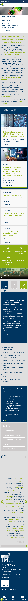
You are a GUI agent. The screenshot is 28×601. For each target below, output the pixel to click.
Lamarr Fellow (20, 482)
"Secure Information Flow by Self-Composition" (16, 520)
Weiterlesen (7, 31)
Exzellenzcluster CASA (12, 430)
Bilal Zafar (10, 496)
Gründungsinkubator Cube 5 (13, 439)
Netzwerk (4, 79)
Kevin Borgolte (9, 499)
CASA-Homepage (6, 96)
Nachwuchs (16, 77)
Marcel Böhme (20, 487)
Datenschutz (12, 589)
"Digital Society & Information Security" (13, 53)
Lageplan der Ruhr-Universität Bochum (12, 574)
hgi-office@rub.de (6, 571)
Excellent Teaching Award (17, 537)
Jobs (6, 444)
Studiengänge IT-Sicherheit (12, 435)
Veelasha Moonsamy (13, 491)
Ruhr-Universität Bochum (11, 54)
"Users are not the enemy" (16, 512)
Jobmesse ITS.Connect (11, 448)
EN (26, 1)
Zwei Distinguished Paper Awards (12, 503)
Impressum (4, 589)
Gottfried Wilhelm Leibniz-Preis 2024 (15, 479)
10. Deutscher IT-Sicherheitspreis (13, 507)
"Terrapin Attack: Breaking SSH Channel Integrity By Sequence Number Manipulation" (15, 529)
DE (23, 1)
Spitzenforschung (6, 77)
